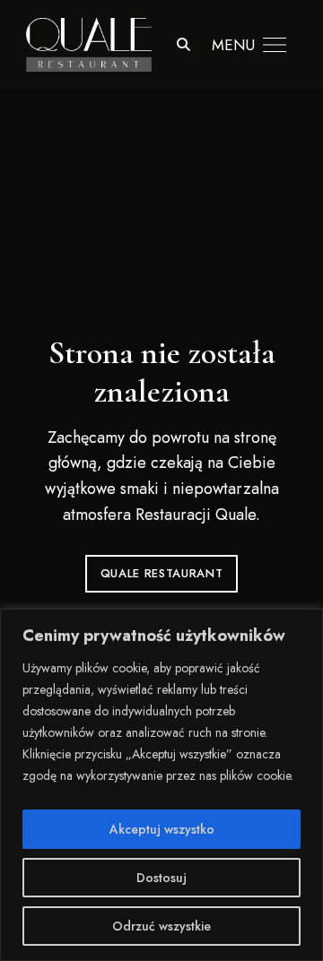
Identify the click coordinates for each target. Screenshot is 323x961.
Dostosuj (161, 878)
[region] (161, 785)
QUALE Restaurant (161, 573)
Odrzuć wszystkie (161, 926)
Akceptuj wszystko (161, 829)
